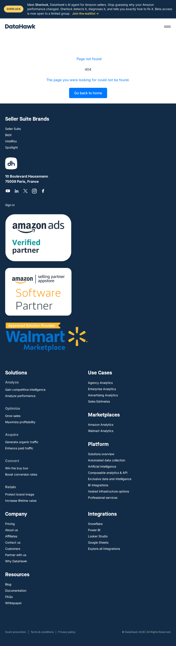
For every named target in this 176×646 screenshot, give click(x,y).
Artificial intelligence (102, 466)
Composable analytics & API (107, 472)
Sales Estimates (99, 401)
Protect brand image (19, 494)
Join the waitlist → (85, 13)
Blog (8, 584)
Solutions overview (101, 454)
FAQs (9, 597)
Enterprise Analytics (102, 389)
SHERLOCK (14, 9)
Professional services (102, 497)
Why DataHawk (16, 561)
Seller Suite (13, 129)
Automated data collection (106, 460)
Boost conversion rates (21, 474)
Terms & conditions (42, 632)
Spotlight (11, 147)
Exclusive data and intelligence (109, 479)
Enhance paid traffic (19, 448)
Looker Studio (98, 536)
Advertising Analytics (103, 395)
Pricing (10, 524)
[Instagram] (34, 191)
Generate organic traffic (21, 442)
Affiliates (11, 536)
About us (11, 530)
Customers (12, 548)
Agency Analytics (100, 383)
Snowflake (95, 524)
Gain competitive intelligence (25, 389)
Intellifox (11, 141)
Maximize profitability (20, 422)
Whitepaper (13, 603)
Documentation (15, 590)
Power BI (94, 530)
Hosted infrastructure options (108, 491)
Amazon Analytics (100, 424)
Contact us (12, 542)
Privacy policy (67, 632)
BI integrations (98, 485)
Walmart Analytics (100, 431)
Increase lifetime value (20, 500)
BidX (8, 135)
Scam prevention (15, 632)
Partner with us (15, 555)
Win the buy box (16, 468)
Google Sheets (98, 542)
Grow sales (12, 416)
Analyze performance (20, 396)
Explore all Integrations (104, 548)
